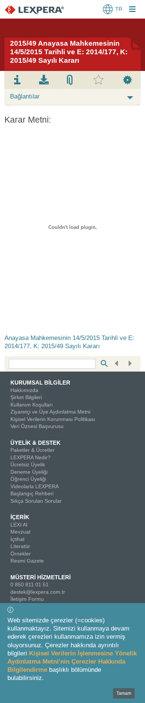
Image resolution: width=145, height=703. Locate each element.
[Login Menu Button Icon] (132, 10)
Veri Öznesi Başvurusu (37, 426)
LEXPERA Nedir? (30, 457)
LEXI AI (19, 525)
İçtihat (17, 539)
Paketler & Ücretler (32, 450)
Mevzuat (20, 532)
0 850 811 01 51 (29, 584)
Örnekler (20, 554)
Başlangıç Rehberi (32, 493)
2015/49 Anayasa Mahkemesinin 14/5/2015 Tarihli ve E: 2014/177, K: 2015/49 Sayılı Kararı (69, 51)
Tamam (123, 693)
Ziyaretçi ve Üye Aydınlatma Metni (50, 412)
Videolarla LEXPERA (34, 486)
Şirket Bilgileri (26, 397)
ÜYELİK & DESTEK (35, 443)
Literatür (20, 546)
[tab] (17, 80)
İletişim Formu (27, 599)
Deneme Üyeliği (29, 472)
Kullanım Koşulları (31, 405)
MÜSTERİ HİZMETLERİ (40, 577)
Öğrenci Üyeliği (28, 479)
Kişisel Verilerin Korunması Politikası (52, 419)
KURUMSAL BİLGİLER (40, 382)
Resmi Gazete (27, 561)
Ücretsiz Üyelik (27, 464)
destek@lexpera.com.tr (37, 592)
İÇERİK (19, 517)
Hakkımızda (24, 390)
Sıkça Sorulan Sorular (36, 501)
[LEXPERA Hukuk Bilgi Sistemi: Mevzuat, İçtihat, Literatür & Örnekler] (41, 9)
